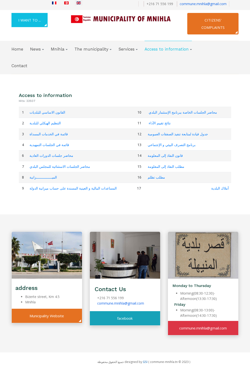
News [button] (35, 49)
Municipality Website (47, 315)
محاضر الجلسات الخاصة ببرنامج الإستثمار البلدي (183, 112)
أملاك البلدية (220, 188)
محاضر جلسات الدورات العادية (51, 155)
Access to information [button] (167, 49)
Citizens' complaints (213, 24)
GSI (145, 362)
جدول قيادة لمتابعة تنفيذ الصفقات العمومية (178, 134)
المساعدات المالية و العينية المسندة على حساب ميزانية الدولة (73, 188)
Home (17, 49)
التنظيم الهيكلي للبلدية (45, 123)
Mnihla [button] (57, 49)
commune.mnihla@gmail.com (203, 3)
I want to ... (29, 20)
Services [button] (126, 49)
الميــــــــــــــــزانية (43, 177)
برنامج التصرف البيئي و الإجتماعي (172, 144)
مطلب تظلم (156, 177)
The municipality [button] (91, 49)
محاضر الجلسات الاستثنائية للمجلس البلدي (60, 166)
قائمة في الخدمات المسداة (49, 134)
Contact (19, 65)
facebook (125, 318)
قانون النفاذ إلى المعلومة (165, 155)
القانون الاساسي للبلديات (47, 112)
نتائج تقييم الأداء (160, 123)
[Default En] (123, 18)
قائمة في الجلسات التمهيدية (49, 144)
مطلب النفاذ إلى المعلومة (166, 166)
